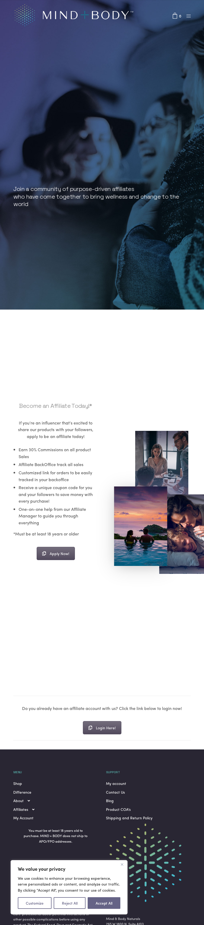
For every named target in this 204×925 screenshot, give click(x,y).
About (18, 800)
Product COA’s (118, 809)
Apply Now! (59, 553)
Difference (22, 792)
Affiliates (20, 809)
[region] (69, 887)
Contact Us (115, 792)
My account (116, 783)
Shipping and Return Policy (129, 817)
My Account (23, 817)
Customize (35, 903)
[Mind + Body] (77, 16)
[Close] (122, 864)
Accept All (104, 903)
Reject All (70, 903)
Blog (110, 800)
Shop (17, 783)
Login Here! (106, 727)
